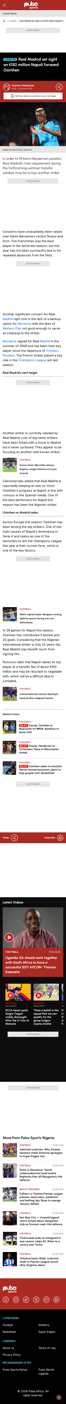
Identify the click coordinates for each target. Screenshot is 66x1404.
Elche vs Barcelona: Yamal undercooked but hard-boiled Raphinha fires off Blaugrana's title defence (41, 1175)
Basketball (9, 1331)
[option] (18, 1006)
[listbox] (34, 1005)
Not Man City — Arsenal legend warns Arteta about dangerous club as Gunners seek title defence (41, 1221)
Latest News (10, 13)
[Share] (59, 87)
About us (8, 1348)
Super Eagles (46, 1331)
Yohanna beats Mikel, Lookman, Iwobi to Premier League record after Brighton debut (39, 1262)
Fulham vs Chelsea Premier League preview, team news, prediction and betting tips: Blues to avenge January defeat (41, 1198)
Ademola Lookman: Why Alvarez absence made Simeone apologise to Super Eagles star (41, 1153)
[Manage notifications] (59, 1397)
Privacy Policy (12, 1354)
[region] (33, 1005)
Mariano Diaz (12, 328)
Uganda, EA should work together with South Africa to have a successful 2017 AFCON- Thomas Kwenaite (31, 965)
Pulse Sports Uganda (46, 1371)
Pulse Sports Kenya (15, 1369)
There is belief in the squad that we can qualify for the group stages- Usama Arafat (46, 1017)
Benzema (24, 323)
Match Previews (30, 1189)
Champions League (32, 360)
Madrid (8, 319)
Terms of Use (47, 1348)
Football (12, 21)
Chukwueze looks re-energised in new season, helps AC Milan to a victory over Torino (40, 1241)
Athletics (43, 1325)
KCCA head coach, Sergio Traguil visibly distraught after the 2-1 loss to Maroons (17, 1017)
